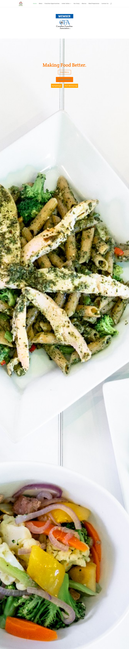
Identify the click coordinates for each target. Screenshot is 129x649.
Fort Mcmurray (71, 86)
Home (35, 3)
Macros (84, 3)
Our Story (77, 3)
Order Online (66, 3)
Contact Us (105, 3)
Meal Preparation (94, 3)
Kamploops (56, 86)
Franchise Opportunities (52, 3)
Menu (40, 3)
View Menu (64, 72)
